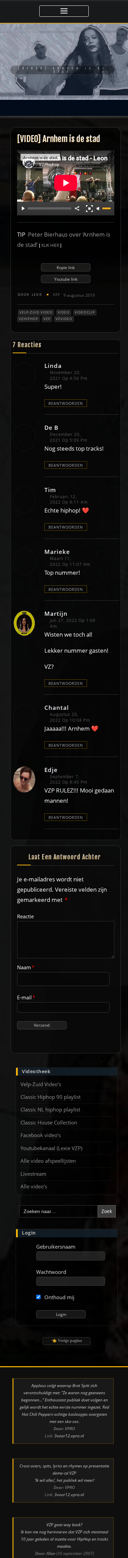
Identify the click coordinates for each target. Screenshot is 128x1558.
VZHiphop (28, 308)
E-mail (26, 987)
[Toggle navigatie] (64, 11)
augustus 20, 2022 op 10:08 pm (70, 707)
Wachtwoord (51, 1261)
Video (64, 302)
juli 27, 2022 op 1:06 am (73, 613)
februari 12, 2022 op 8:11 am (69, 489)
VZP (56, 284)
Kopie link (66, 257)
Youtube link (65, 269)
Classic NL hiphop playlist (50, 1099)
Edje (51, 759)
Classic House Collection (48, 1112)
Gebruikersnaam (55, 1236)
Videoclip (85, 302)
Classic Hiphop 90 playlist (50, 1086)
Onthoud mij (58, 1287)
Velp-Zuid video (36, 302)
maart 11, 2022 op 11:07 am (70, 551)
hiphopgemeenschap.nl (69, 1550)
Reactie (25, 906)
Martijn (56, 603)
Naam (25, 957)
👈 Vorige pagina (67, 1330)
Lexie (30, 284)
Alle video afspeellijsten (48, 1150)
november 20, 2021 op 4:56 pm (68, 365)
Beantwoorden (65, 393)
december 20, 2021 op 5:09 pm (68, 427)
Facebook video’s (40, 1124)
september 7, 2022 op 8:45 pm (68, 769)
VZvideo (64, 308)
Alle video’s (33, 1176)
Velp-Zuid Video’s (40, 1074)
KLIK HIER (50, 235)
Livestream (33, 1163)
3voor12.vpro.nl (69, 1426)
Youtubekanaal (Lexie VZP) (51, 1137)
